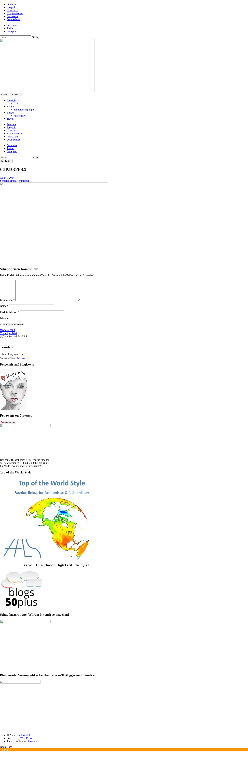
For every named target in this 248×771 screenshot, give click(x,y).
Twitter (10, 28)
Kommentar (7, 300)
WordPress (26, 738)
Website (4, 318)
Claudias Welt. (23, 735)
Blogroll (11, 7)
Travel (10, 118)
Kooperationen (15, 13)
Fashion (11, 106)
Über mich (12, 10)
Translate (21, 358)
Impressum (12, 16)
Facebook (12, 25)
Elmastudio (32, 741)
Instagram (12, 31)
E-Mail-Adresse (9, 312)
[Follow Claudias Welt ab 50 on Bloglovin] (13, 409)
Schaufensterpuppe (23, 109)
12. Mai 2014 (7, 177)
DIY (15, 103)
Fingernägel (19, 115)
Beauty (10, 112)
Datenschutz (13, 19)
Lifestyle (11, 100)
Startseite (11, 4)
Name (4, 305)
